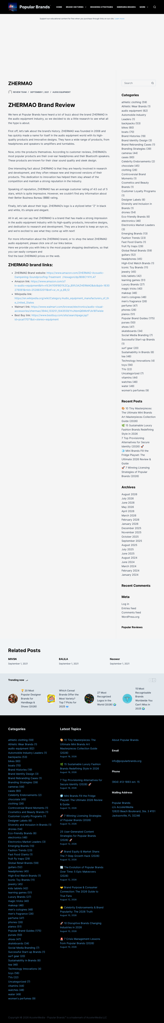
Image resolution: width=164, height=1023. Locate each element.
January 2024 (130, 574)
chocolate (128, 165)
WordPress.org (130, 616)
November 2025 (131, 532)
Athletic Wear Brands (134, 106)
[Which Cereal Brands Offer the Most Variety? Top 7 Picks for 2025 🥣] (51, 698)
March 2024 (129, 566)
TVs (124, 369)
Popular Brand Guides (135, 318)
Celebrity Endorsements (136, 161)
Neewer (115, 659)
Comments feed (131, 612)
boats (125, 131)
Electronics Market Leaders (138, 225)
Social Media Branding (135, 335)
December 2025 (131, 528)
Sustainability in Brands (136, 352)
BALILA (63, 659)
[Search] (154, 7)
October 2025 (130, 536)
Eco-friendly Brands (134, 216)
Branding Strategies (101, 7)
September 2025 (132, 540)
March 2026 (129, 515)
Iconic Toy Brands (132, 267)
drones (126, 212)
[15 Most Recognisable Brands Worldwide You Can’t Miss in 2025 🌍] (127, 698)
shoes (125, 326)
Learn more (119, 19)
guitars (126, 254)
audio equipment (62, 92)
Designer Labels (131, 199)
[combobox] (136, 83)
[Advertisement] (82, 46)
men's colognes (131, 297)
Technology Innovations (136, 360)
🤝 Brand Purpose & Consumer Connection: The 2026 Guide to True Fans (79, 891)
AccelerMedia (37, 1017)
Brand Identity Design (135, 140)
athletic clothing (131, 102)
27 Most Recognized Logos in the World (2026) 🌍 (106, 698)
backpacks (128, 123)
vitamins (127, 377)
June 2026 (128, 502)
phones (126, 309)
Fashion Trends (131, 237)
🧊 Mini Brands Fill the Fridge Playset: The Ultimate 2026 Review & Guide (81, 800)
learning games (131, 280)
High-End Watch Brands (136, 263)
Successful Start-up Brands (138, 339)
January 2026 (130, 523)
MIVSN (12, 659)
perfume (127, 305)
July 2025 (128, 549)
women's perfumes (133, 390)
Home (59, 7)
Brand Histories (74, 7)
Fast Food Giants (132, 242)
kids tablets (129, 275)
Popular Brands (35, 6)
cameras (127, 153)
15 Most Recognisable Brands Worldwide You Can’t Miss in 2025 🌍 (143, 698)
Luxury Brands (130, 284)
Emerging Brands (126, 7)
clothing (126, 169)
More (142, 7)
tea (123, 356)
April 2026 (128, 511)
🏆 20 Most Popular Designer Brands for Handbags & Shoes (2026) (31, 698)
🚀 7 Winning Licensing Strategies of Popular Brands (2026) (136, 472)
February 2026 (130, 519)
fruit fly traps (129, 246)
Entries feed (129, 608)
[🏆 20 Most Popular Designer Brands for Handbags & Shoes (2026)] (13, 698)
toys (124, 364)
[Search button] (153, 83)
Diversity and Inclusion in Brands (28, 824)
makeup (126, 292)
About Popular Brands (125, 740)
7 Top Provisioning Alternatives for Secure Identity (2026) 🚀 (135, 442)
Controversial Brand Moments (26, 807)
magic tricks (129, 288)
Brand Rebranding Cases (136, 144)
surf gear (127, 348)
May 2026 (128, 507)
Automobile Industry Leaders (25, 752)
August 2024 (129, 557)
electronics (128, 220)
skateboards (129, 331)
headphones (129, 258)
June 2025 (128, 553)
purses (126, 322)
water (125, 386)
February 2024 (130, 570)
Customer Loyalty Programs (139, 191)
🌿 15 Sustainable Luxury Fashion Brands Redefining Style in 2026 (138, 429)
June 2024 (128, 562)
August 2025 (129, 545)
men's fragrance (131, 301)
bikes (125, 127)
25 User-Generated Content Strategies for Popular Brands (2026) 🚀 (78, 836)
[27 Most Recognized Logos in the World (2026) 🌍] (89, 698)
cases (125, 157)
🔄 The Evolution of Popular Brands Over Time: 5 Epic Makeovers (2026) (81, 871)
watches (127, 381)
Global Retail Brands (134, 250)
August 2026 (129, 494)
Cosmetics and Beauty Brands (26, 812)
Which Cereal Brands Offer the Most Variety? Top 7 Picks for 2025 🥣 (69, 698)
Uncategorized (130, 373)
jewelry (126, 271)
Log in (125, 604)
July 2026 (128, 498)
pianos (126, 314)
